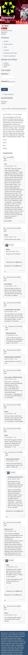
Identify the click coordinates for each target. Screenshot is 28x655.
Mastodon (4, 32)
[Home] (8, 8)
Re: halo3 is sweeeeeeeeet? (15, 477)
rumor (5, 139)
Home (4, 108)
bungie (5, 148)
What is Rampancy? (10, 56)
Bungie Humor (8, 44)
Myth (5, 66)
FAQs (5, 47)
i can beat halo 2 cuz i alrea (12, 309)
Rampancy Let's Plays (10, 53)
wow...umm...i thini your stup (13, 377)
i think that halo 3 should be (12, 357)
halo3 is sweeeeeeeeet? (12, 459)
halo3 (6, 235)
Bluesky (3, 34)
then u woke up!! (11, 333)
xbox (4, 145)
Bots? (7, 565)
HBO (22, 131)
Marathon (7, 65)
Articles (6, 41)
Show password (11, 81)
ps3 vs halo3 (8, 284)
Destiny (6, 63)
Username (5, 74)
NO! (5, 164)
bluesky (3, 103)
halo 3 (5, 142)
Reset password (8, 94)
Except (8, 249)
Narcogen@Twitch (6, 30)
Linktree (6, 50)
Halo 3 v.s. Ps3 (8, 529)
